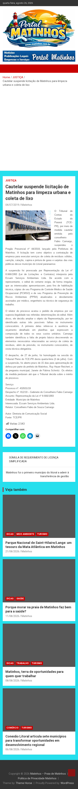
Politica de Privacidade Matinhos (37, 778)
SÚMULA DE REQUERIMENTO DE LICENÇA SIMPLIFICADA (33, 459)
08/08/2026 (12, 680)
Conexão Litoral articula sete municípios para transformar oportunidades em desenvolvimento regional (35, 740)
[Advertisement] (39, 127)
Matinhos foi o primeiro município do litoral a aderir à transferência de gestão (37, 474)
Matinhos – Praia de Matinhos (48, 773)
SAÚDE (20, 598)
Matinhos (26, 204)
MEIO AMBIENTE (25, 534)
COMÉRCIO (13, 727)
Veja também (16, 489)
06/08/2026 (12, 749)
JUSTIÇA (10, 180)
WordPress (67, 783)
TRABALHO (23, 663)
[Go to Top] (71, 772)
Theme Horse (24, 783)
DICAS (10, 534)
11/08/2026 (12, 616)
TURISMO (42, 534)
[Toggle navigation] (7, 68)
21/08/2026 (12, 551)
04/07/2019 (12, 204)
